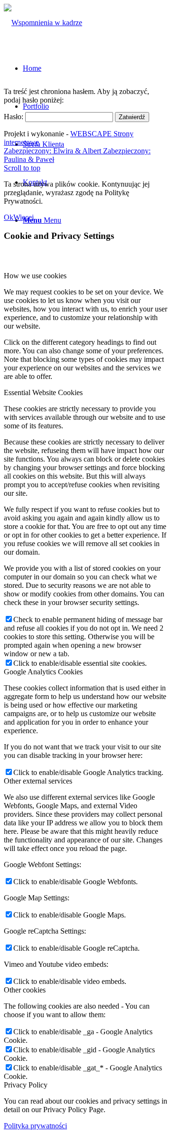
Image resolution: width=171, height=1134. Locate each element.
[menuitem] (32, 68)
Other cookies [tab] (25, 990)
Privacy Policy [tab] (26, 1085)
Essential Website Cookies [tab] (43, 392)
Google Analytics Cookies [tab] (43, 672)
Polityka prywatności (35, 1126)
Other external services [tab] (38, 781)
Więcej (23, 217)
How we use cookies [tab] (35, 276)
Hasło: (14, 117)
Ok (8, 217)
